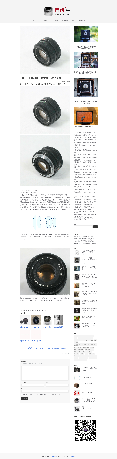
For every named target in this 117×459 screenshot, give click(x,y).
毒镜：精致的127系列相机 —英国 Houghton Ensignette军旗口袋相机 (89, 285)
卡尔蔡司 (76, 342)
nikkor (86, 338)
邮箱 (47, 382)
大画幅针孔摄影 (86, 347)
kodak (75, 338)
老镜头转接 (76, 353)
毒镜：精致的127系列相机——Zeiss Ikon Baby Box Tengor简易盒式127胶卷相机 (89, 276)
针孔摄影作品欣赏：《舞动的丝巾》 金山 (84, 203)
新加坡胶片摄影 (81, 349)
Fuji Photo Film (39, 348)
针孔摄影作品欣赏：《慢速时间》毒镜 (83, 204)
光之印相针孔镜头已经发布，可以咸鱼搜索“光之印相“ (87, 47)
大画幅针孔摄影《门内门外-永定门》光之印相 (85, 135)
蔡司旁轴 (94, 355)
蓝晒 (90, 353)
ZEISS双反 (85, 340)
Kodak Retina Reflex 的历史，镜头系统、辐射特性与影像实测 (89, 302)
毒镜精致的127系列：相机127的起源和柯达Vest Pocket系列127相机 (89, 293)
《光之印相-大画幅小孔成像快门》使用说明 (88, 102)
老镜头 (84, 351)
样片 (38, 20)
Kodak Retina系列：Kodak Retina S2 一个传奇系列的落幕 (90, 259)
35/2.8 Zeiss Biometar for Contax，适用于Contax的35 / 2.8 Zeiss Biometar (90, 400)
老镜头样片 (89, 351)
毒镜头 (75, 351)
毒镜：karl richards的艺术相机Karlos (83, 209)
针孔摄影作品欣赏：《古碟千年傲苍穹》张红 (85, 199)
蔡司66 (75, 355)
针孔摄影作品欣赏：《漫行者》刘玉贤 (83, 206)
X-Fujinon (47, 348)
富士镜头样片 (64, 348)
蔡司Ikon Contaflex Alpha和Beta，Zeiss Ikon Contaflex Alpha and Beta (89, 408)
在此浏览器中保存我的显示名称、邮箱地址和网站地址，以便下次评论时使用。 (42, 395)
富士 (52, 348)
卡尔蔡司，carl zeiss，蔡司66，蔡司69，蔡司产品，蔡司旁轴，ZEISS (85, 345)
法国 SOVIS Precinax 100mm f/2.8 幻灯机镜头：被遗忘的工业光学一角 (89, 325)
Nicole (82, 338)
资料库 (56, 20)
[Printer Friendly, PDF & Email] (65, 81)
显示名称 (24, 382)
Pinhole (76, 340)
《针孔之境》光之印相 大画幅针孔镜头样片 (84, 161)
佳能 (95, 340)
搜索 (75, 224)
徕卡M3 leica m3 (88, 236)
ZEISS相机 (91, 340)
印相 (75, 347)
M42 (79, 338)
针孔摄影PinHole (47, 20)
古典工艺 (79, 347)
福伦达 (79, 351)
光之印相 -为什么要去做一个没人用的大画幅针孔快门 (88, 73)
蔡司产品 (84, 355)
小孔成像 (92, 347)
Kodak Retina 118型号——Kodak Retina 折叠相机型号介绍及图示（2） (89, 369)
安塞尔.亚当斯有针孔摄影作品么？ (82, 134)
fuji (33, 348)
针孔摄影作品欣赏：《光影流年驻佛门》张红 (85, 201)
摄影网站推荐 (82, 20)
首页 (33, 20)
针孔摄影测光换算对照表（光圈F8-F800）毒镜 (85, 137)
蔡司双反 (89, 355)
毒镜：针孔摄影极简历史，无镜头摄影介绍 (84, 132)
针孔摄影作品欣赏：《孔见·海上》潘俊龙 (84, 208)
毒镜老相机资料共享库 (87, 238)
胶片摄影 (82, 353)
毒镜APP (74, 20)
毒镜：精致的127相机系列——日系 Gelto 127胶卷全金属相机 (90, 268)
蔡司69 (79, 355)
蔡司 (93, 353)
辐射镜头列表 (65, 20)
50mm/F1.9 (28, 348)
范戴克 (86, 353)
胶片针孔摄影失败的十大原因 (81, 149)
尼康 (75, 349)
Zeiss (80, 340)
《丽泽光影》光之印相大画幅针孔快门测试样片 (85, 172)
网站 (22, 388)
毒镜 (92, 349)
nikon (91, 338)
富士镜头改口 (57, 348)
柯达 (86, 349)
